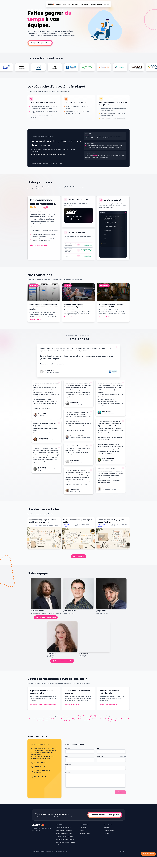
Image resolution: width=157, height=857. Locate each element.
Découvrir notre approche (40, 245)
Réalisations (84, 4)
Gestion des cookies (61, 851)
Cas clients (83, 827)
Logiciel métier (61, 4)
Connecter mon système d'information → (43, 705)
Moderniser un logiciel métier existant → (87, 720)
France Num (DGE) (40, 163)
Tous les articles (78, 556)
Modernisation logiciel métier (64, 833)
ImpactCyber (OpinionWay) (52, 163)
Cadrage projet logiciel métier (64, 836)
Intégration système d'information (65, 839)
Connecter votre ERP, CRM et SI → (68, 720)
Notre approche (73, 4)
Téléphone (100, 756)
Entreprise (68, 764)
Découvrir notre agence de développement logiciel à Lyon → (114, 720)
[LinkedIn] (121, 851)
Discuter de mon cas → (72, 704)
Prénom (67, 748)
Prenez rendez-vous (148, 853)
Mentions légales (85, 833)
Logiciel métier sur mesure (63, 827)
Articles (82, 830)
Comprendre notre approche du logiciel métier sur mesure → (42, 720)
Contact (106, 4)
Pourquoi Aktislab (96, 4)
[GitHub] (124, 851)
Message (68, 772)
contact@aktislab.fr (40, 767)
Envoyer (120, 792)
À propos (106, 827)
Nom (98, 748)
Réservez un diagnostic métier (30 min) (83, 716)
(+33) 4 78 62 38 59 (40, 763)
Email (66, 756)
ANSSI (61, 163)
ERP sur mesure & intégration (64, 830)
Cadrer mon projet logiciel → (109, 704)
